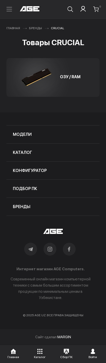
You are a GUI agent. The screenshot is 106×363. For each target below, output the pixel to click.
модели (22, 134)
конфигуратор (30, 170)
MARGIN (64, 337)
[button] (13, 353)
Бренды (35, 28)
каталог (22, 152)
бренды (21, 206)
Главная (13, 28)
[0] (96, 9)
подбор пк (25, 188)
